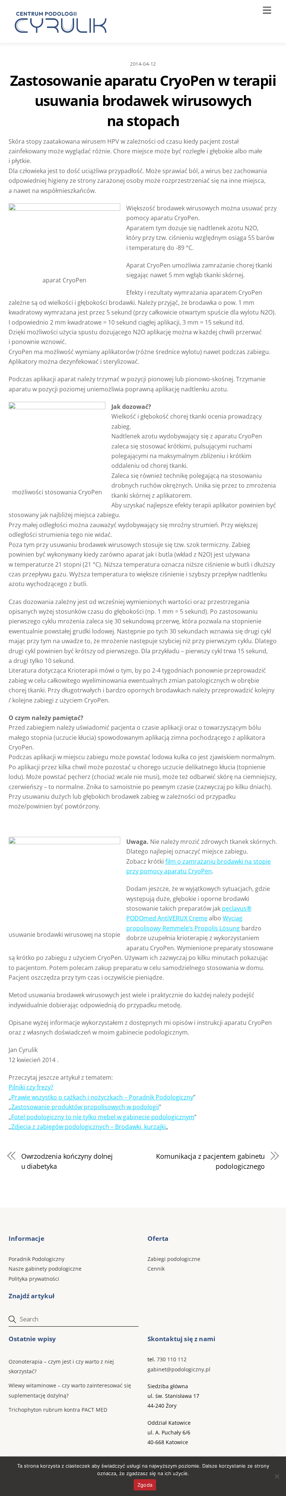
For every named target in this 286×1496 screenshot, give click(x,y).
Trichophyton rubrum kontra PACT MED (58, 1409)
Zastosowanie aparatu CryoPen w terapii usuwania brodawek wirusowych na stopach (143, 100)
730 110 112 (172, 1359)
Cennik (156, 1268)
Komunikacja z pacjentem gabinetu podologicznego (210, 1160)
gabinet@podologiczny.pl (178, 1369)
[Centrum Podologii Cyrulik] (59, 35)
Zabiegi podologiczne (173, 1258)
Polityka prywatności (34, 1278)
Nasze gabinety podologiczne (45, 1268)
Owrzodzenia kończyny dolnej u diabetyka (67, 1160)
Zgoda (144, 1485)
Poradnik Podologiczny (36, 1258)
